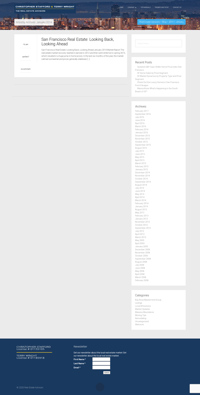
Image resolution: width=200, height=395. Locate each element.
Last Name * (80, 363)
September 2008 (143, 259)
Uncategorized (142, 321)
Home (121, 7)
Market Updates (142, 309)
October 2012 (141, 225)
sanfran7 (25, 57)
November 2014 (142, 175)
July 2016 (139, 117)
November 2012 (142, 222)
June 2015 (140, 154)
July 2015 (139, 151)
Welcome (139, 324)
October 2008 (141, 256)
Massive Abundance (144, 312)
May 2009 (139, 240)
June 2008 (140, 268)
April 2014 (140, 197)
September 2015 (143, 145)
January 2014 (141, 206)
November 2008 (142, 252)
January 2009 (141, 246)
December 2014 (142, 172)
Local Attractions (143, 306)
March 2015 (140, 163)
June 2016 (140, 120)
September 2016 (143, 114)
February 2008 (141, 280)
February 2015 (141, 166)
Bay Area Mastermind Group (148, 300)
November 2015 (142, 139)
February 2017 (141, 111)
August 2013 (141, 209)
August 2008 (141, 262)
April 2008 (140, 274)
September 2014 (143, 182)
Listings (138, 303)
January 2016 (141, 132)
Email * (77, 367)
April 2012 (140, 234)
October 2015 (141, 142)
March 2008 (140, 277)
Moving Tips (140, 315)
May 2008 (139, 271)
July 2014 (139, 188)
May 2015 (139, 157)
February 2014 (141, 203)
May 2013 (139, 212)
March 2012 (140, 237)
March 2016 (140, 126)
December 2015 (142, 135)
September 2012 (143, 228)
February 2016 (141, 129)
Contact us (177, 7)
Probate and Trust (162, 7)
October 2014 (141, 179)
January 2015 (141, 169)
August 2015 (141, 148)
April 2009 (140, 243)
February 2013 (141, 216)
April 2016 (140, 123)
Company (131, 7)
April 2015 (140, 160)
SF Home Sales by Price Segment (152, 73)
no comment (25, 69)
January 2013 (141, 219)
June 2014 (140, 191)
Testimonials (146, 7)
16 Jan (25, 44)
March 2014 (140, 200)
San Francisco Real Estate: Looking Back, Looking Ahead (77, 41)
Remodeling (140, 318)
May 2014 (139, 194)
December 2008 (142, 249)
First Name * (80, 359)
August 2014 (141, 185)
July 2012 (139, 231)
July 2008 (139, 265)
